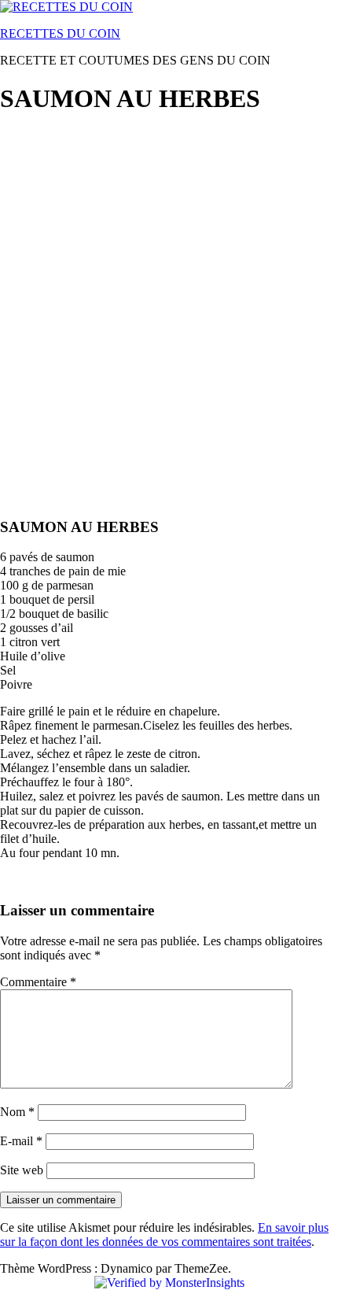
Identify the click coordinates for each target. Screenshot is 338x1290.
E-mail (21, 1141)
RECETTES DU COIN (60, 33)
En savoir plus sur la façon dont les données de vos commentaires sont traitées (164, 1234)
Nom (17, 1111)
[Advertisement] (169, 300)
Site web (21, 1170)
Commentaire (38, 982)
